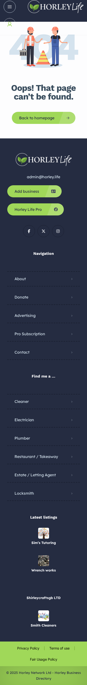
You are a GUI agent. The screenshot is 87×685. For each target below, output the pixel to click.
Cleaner (21, 401)
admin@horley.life (43, 176)
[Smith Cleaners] (43, 615)
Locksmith (24, 493)
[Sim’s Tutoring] (43, 533)
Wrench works (43, 570)
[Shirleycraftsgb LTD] (43, 588)
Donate (21, 297)
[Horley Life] (55, 6)
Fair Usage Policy (43, 659)
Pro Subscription (29, 333)
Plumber (22, 438)
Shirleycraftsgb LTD (44, 597)
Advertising (25, 315)
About (20, 278)
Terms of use (59, 648)
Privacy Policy (28, 648)
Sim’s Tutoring (43, 542)
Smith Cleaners (43, 625)
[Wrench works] (43, 560)
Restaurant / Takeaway (36, 456)
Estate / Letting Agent (35, 474)
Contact (21, 352)
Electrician (24, 419)
